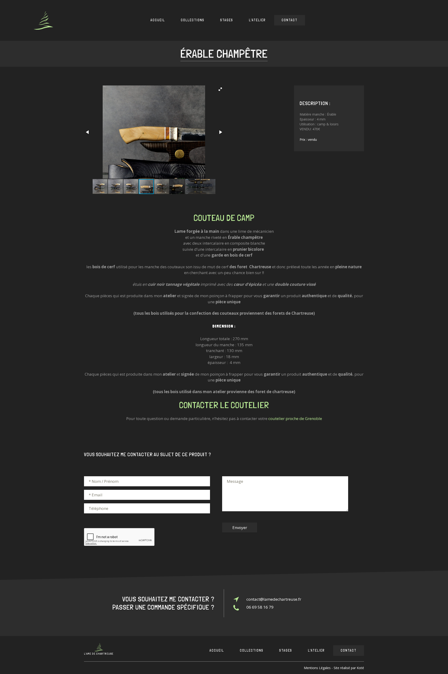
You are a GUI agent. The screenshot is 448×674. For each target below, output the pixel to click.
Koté (360, 668)
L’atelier (257, 20)
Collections (192, 20)
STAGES (226, 20)
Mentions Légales (317, 668)
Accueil (157, 20)
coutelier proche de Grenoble (295, 418)
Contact (290, 20)
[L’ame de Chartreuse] (43, 20)
